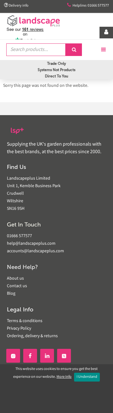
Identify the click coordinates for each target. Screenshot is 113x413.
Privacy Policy (19, 329)
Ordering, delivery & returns (32, 336)
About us (15, 279)
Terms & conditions (24, 321)
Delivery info (16, 5)
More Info (64, 377)
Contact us (17, 286)
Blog (11, 294)
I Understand (87, 377)
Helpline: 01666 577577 (88, 5)
